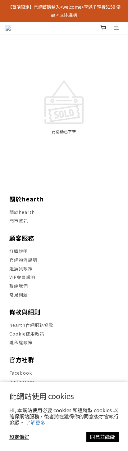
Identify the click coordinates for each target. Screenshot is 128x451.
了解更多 (35, 422)
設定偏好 (19, 436)
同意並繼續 (102, 436)
